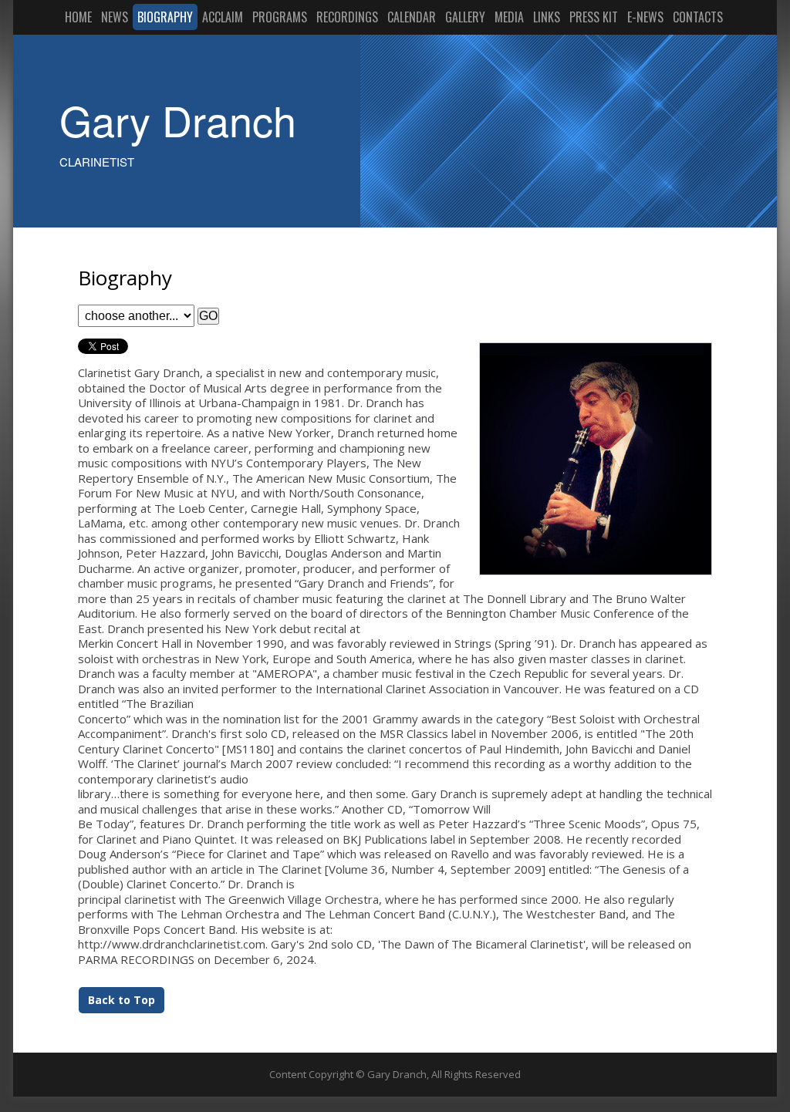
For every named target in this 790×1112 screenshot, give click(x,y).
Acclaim (222, 17)
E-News (645, 17)
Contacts (698, 17)
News (114, 17)
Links (546, 17)
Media (509, 17)
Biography (165, 17)
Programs (279, 17)
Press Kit (593, 17)
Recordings (347, 17)
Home (78, 17)
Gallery (465, 17)
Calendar (411, 17)
